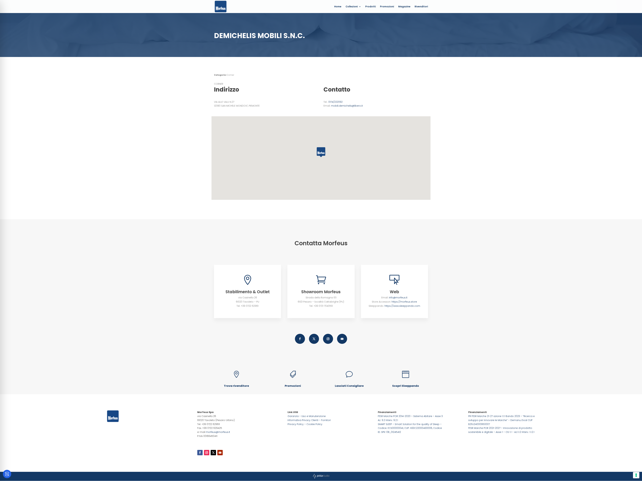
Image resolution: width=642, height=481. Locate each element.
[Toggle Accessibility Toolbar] (7, 473)
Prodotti (370, 6)
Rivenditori (421, 6)
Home (337, 6)
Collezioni (352, 6)
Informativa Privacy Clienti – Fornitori (309, 420)
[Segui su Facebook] (300, 339)
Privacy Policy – (297, 424)
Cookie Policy (314, 424)
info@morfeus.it (398, 297)
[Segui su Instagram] (328, 339)
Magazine (404, 6)
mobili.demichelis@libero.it (347, 105)
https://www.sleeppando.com (402, 306)
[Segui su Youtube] (342, 339)
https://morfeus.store (404, 301)
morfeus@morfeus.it (218, 432)
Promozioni (387, 6)
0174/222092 (335, 102)
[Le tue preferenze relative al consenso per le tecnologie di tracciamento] (636, 475)
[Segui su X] (314, 339)
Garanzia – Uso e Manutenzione (307, 416)
